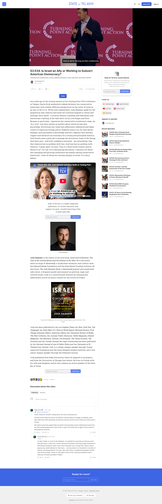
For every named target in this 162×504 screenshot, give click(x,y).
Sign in (156, 4)
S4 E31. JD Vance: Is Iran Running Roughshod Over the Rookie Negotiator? (120, 193)
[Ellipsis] (94, 409)
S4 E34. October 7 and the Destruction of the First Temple (119, 167)
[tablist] (38, 392)
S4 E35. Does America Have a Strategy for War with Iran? (119, 159)
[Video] (26, 35)
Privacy (80, 491)
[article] (117, 134)
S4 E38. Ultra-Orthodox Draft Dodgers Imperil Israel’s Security (120, 133)
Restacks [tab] (42, 392)
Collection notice (94, 491)
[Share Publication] (139, 4)
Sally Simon (38, 410)
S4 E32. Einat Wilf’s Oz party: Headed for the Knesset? (119, 185)
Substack (72, 500)
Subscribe (146, 4)
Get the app (90, 495)
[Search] (135, 4)
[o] (104, 134)
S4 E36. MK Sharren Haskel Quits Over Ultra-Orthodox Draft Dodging (120, 150)
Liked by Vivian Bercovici (42, 412)
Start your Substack (76, 495)
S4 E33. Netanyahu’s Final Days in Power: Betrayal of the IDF (119, 176)
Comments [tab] (34, 392)
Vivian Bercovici (39, 81)
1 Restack (51, 379)
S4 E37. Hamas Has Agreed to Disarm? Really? (119, 142)
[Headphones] (26, 39)
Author (39, 438)
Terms (86, 491)
